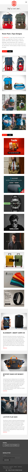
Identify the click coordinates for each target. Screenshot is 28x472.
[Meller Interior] (14, 222)
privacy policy (17, 457)
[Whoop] (14, 298)
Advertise (20, 466)
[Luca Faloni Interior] (14, 241)
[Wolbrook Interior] (14, 203)
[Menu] (26, 2)
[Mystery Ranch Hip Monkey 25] (14, 362)
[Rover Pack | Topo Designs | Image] (14, 20)
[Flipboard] (12, 445)
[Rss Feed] (18, 445)
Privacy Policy (6, 466)
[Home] (14, 3)
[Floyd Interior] (14, 260)
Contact (15, 466)
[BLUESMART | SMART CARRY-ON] (14, 321)
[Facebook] (4, 445)
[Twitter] (7, 445)
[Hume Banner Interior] (14, 184)
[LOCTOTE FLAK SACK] (14, 405)
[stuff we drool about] (14, 8)
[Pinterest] (9, 445)
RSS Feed (11, 466)
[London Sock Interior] (14, 279)
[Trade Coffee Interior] (14, 146)
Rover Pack (6, 37)
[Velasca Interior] (14, 165)
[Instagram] (15, 445)
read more (5, 348)
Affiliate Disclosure (7, 468)
